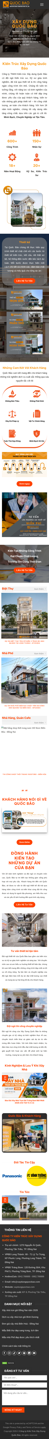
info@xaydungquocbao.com (25, 1282)
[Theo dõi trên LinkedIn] (29, 1353)
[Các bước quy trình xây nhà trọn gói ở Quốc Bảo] (24, 464)
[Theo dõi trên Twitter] (19, 1353)
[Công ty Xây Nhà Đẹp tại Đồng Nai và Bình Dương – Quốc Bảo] (20, 4)
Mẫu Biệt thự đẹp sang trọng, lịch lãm (20, 1330)
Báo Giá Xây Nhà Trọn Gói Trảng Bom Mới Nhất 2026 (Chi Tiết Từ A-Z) (24, 1101)
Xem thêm (39, 589)
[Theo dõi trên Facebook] (4, 1353)
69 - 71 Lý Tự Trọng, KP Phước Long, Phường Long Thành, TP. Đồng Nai (25, 1258)
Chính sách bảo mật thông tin (16, 1346)
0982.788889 (38, 1276)
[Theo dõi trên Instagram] (9, 1353)
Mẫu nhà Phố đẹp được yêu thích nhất (21, 1337)
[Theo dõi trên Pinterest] (24, 1353)
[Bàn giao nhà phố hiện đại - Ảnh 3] (24, 1135)
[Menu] (42, 4)
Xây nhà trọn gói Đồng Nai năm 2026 (20, 1310)
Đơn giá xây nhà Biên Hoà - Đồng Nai (20, 1324)
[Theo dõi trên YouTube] (34, 1353)
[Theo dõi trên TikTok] (14, 1353)
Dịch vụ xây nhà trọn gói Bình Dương (20, 1317)
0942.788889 (24, 1276)
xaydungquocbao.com (24, 1287)
